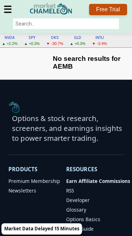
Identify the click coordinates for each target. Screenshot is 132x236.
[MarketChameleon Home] (14, 107)
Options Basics (83, 219)
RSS (70, 190)
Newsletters (22, 190)
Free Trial (108, 9)
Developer (78, 200)
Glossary (76, 209)
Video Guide (80, 228)
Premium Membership (34, 181)
